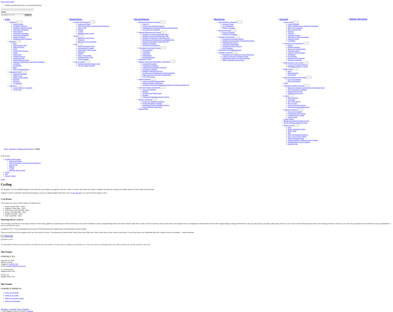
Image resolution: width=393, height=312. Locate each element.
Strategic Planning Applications (152, 83)
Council (284, 19)
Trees (289, 127)
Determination (147, 55)
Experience (76, 19)
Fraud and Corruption (295, 60)
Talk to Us (145, 24)
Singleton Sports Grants (295, 93)
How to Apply (292, 103)
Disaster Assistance (19, 37)
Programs (16, 79)
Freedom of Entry (293, 39)
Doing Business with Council (293, 63)
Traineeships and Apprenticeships (298, 107)
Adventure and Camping (86, 48)
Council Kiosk (292, 117)
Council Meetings (293, 24)
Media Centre (288, 69)
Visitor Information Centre (86, 46)
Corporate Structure (294, 35)
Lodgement (146, 52)
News (289, 71)
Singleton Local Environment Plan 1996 (155, 36)
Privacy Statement (23, 309)
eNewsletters (292, 75)
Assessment (146, 54)
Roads (15, 49)
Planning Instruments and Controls (149, 32)
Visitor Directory (83, 59)
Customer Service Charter (296, 115)
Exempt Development (149, 64)
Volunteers (12, 86)
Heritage (145, 91)
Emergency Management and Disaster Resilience (29, 62)
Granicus (30, 311)
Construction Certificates (150, 66)
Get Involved (17, 83)
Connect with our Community (22, 88)
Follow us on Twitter (11, 295)
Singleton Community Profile (22, 28)
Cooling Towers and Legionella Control (235, 56)
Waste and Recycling (20, 45)
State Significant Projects (21, 69)
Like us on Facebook (12, 292)
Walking (80, 30)
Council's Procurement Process (298, 65)
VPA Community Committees (297, 89)
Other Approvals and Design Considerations (156, 75)
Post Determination (148, 57)
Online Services (358, 19)
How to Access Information (296, 49)
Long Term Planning (294, 79)
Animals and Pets (18, 58)
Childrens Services (19, 56)
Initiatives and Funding (20, 78)
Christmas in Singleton (229, 34)
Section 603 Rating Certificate (152, 103)
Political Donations (294, 47)
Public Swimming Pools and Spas (233, 60)
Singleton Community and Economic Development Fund (306, 88)
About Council (288, 22)
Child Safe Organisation (21, 30)
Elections (291, 31)
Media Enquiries (293, 73)
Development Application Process (149, 48)
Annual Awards (18, 24)
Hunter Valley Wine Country (87, 50)
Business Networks (228, 28)
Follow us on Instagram (12, 301)
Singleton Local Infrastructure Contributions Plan (158, 40)
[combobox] (17, 9)
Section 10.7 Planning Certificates (153, 101)
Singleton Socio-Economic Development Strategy (238, 41)
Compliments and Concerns (297, 113)
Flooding (145, 95)
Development (141, 19)
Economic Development (226, 37)
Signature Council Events (86, 38)
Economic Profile (228, 24)
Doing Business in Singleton (227, 22)
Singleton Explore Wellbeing (22, 39)
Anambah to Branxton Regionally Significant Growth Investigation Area (165, 85)
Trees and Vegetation (149, 89)
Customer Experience (291, 110)
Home (6, 149)
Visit (75, 44)
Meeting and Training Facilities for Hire (296, 121)
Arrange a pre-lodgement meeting (153, 26)
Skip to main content (7, 2)
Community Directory (20, 26)
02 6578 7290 (13, 264)
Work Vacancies (293, 98)
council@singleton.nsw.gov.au (16, 266)
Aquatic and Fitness (84, 24)
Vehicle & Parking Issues (296, 138)
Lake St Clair (82, 28)
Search (3, 15)
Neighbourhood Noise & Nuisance (299, 142)
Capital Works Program (20, 51)
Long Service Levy (148, 77)
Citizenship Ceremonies (20, 33)
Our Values (291, 100)
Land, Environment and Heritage (149, 87)
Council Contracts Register (296, 53)
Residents (12, 41)
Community (13, 22)
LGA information (228, 26)
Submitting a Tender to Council (298, 66)
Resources (16, 81)
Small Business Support (230, 43)
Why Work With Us (294, 101)
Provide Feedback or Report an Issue (295, 123)
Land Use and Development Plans (153, 81)
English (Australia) (23, 5)
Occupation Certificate (149, 69)
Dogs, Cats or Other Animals (297, 136)
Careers (286, 96)
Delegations (291, 54)
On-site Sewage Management (151, 93)
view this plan (76, 193)
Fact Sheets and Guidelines (151, 30)
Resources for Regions (295, 91)
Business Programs (224, 30)
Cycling (80, 31)
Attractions (81, 52)
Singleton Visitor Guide (85, 57)
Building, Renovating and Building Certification (153, 62)
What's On (81, 40)
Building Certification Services (152, 71)
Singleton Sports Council (86, 33)
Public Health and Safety (21, 60)
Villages (80, 54)
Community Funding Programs (294, 86)
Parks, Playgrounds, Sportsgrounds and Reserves (93, 26)
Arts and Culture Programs (86, 66)
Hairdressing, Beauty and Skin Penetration (236, 58)
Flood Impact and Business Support (229, 50)
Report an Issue (289, 125)
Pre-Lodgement (147, 50)
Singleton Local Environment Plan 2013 (155, 34)
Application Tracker (144, 59)
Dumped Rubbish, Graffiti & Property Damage (303, 140)
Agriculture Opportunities (230, 44)
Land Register (292, 56)
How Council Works (294, 30)
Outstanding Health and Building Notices (155, 105)
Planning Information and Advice (149, 22)
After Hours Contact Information (298, 37)
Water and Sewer (18, 47)
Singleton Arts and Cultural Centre (89, 64)
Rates (15, 43)
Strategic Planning (144, 79)
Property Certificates (145, 99)
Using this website (294, 51)
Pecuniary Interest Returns (296, 58)
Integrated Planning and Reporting (295, 77)
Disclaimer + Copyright (8, 309)
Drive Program (18, 31)
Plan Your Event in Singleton (87, 42)
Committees (291, 41)
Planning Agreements (149, 43)
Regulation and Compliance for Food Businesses (238, 54)
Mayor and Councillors (295, 28)
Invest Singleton (227, 48)
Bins (289, 133)
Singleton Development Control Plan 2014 (156, 38)
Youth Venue (17, 54)
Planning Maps (143, 109)
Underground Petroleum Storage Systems (155, 97)
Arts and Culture (79, 62)
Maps (15, 67)
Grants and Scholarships (21, 35)
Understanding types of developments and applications (160, 28)
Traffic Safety (292, 131)
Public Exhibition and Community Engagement (303, 26)
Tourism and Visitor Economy (232, 46)
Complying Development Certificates (154, 67)
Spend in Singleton (228, 32)
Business (219, 19)
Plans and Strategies (294, 81)
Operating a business (225, 52)
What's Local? (17, 76)
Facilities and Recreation (82, 22)
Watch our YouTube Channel (14, 298)
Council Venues (289, 119)
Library (15, 53)
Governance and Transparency (293, 43)
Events (76, 36)
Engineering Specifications (151, 45)
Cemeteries (16, 64)
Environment (17, 66)
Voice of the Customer (295, 112)
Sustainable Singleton (20, 74)
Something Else (293, 144)
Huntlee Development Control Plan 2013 (155, 42)
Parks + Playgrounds (84, 55)
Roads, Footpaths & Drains (296, 129)
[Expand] (13, 19)
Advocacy (291, 33)
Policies (290, 45)
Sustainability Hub (15, 72)
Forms (286, 83)
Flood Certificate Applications (152, 107)
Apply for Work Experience (297, 105)
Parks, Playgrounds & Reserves (298, 135)
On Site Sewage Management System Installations (158, 73)
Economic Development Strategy (233, 39)
